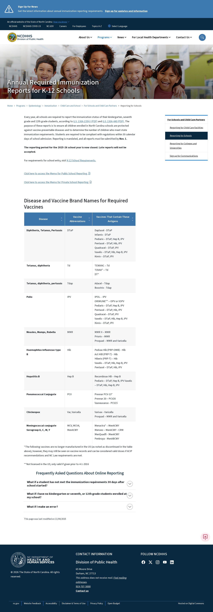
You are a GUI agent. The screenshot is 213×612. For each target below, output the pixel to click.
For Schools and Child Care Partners (100, 105)
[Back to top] (205, 537)
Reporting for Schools (181, 135)
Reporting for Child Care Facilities (186, 127)
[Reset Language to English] (109, 26)
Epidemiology (35, 105)
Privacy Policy (96, 603)
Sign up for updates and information (126, 11)
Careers (63, 26)
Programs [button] (104, 37)
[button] (202, 37)
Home (10, 105)
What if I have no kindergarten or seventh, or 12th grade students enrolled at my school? (77, 495)
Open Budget (114, 603)
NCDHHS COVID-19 (32, 26)
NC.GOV (50, 26)
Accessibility (51, 603)
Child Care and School (70, 105)
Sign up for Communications (184, 156)
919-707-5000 (83, 586)
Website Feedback (32, 603)
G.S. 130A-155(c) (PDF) (85, 121)
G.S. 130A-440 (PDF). (113, 121)
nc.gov (16, 603)
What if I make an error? (42, 507)
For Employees (79, 26)
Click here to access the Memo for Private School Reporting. (56, 182)
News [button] (120, 37)
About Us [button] (84, 37)
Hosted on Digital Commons (191, 603)
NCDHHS (13, 26)
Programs (20, 105)
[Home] (25, 34)
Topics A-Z (97, 26)
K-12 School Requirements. (81, 160)
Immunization (50, 105)
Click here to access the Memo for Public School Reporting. (56, 173)
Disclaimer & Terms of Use (73, 603)
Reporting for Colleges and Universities (183, 146)
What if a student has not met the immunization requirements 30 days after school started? (75, 484)
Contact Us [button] (183, 37)
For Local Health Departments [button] (150, 37)
